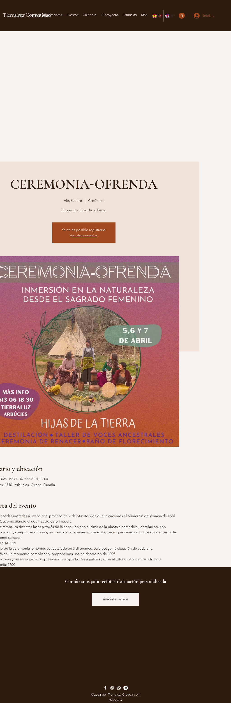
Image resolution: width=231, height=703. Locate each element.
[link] (182, 16)
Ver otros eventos (84, 235)
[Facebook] (105, 688)
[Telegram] (125, 688)
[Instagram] (112, 688)
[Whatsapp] (119, 688)
